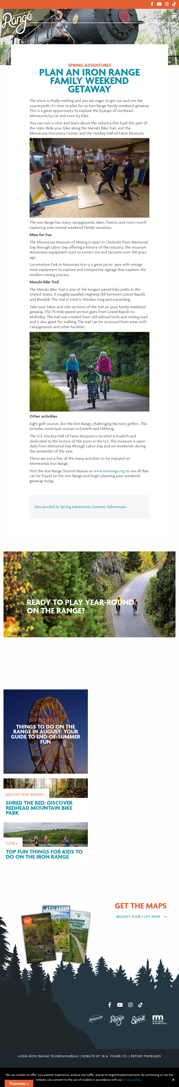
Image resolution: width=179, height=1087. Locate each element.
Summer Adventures (109, 506)
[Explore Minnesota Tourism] (159, 1019)
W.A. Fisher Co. (115, 1056)
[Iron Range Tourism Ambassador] (96, 1018)
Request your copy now (138, 916)
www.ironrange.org (109, 471)
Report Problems (146, 1056)
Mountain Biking (25, 794)
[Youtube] (159, 4)
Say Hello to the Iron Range (52, 617)
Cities (45, 720)
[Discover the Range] (17, 22)
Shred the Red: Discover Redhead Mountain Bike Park (39, 807)
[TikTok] (174, 4)
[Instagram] (167, 4)
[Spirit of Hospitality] (138, 1019)
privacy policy (132, 1079)
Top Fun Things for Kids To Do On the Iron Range (44, 854)
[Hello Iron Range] (117, 1020)
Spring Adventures (89, 65)
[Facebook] (152, 4)
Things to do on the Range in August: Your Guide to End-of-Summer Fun (45, 734)
